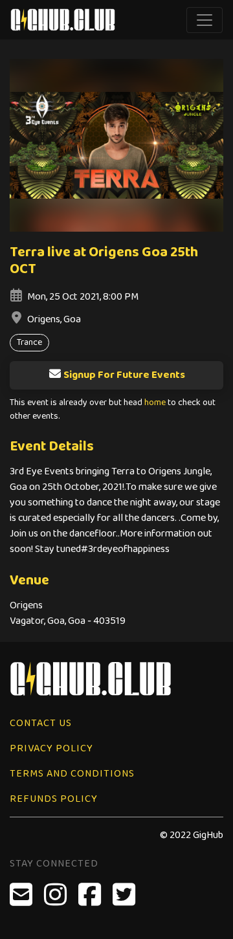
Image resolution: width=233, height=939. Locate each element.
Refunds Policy (54, 799)
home (155, 403)
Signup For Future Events (124, 375)
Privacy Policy (51, 748)
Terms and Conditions (72, 773)
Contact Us (41, 723)
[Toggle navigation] (204, 20)
